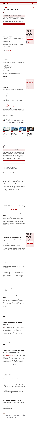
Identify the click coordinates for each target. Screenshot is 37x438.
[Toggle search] (33, 3)
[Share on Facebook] (31, 7)
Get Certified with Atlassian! (14, 209)
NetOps (9, 53)
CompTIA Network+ (6, 104)
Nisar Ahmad (4, 136)
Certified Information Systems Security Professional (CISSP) (10, 103)
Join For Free (29, 39)
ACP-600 (5, 327)
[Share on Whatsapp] (33, 7)
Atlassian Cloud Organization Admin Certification (9, 355)
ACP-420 (5, 243)
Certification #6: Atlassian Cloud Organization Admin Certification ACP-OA (10, 168)
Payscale (16, 110)
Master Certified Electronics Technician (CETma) (9, 106)
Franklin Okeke (28, 136)
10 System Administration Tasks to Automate (14, 133)
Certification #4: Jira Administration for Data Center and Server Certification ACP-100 (11, 166)
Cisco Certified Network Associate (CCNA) (8, 102)
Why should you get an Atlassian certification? (8, 169)
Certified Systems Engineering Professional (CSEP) (9, 105)
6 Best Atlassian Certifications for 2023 (6, 133)
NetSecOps (13, 53)
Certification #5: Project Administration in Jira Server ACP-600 (9, 167)
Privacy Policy (28, 42)
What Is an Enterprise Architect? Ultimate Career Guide (22, 133)
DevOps (7, 53)
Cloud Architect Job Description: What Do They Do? (30, 133)
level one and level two (8, 50)
